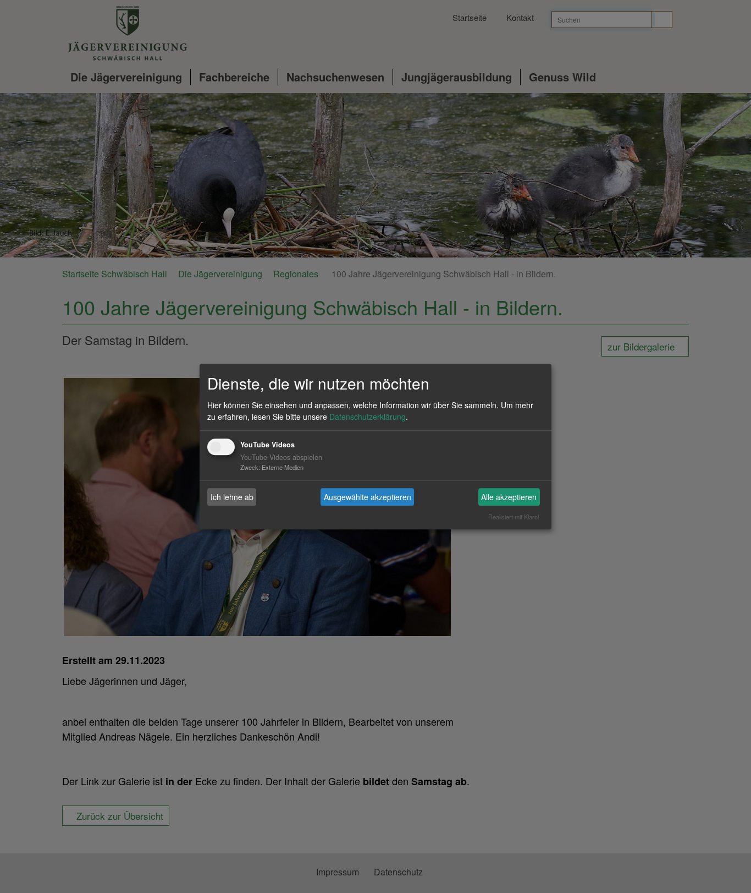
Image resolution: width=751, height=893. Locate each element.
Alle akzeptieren (509, 496)
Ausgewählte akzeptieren (367, 496)
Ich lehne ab (232, 496)
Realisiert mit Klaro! (513, 516)
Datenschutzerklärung (367, 417)
